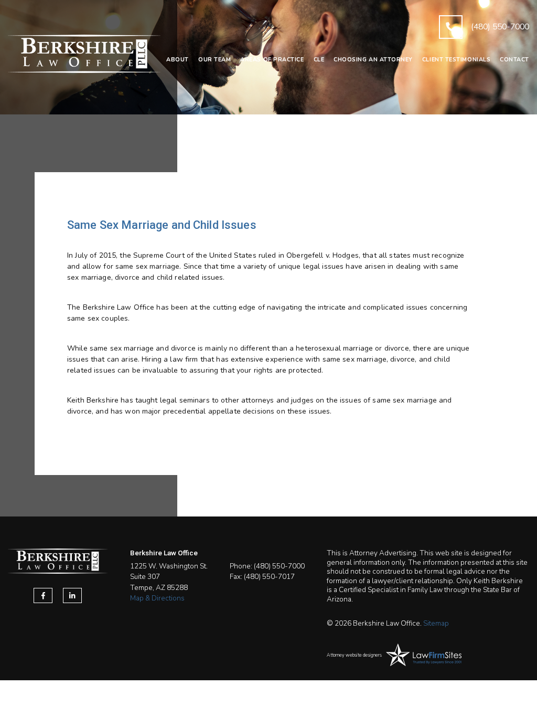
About (177, 60)
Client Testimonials (456, 60)
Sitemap (436, 623)
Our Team (214, 60)
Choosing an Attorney (373, 60)
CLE (319, 60)
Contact (514, 60)
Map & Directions (157, 598)
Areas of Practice (272, 60)
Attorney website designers (354, 655)
